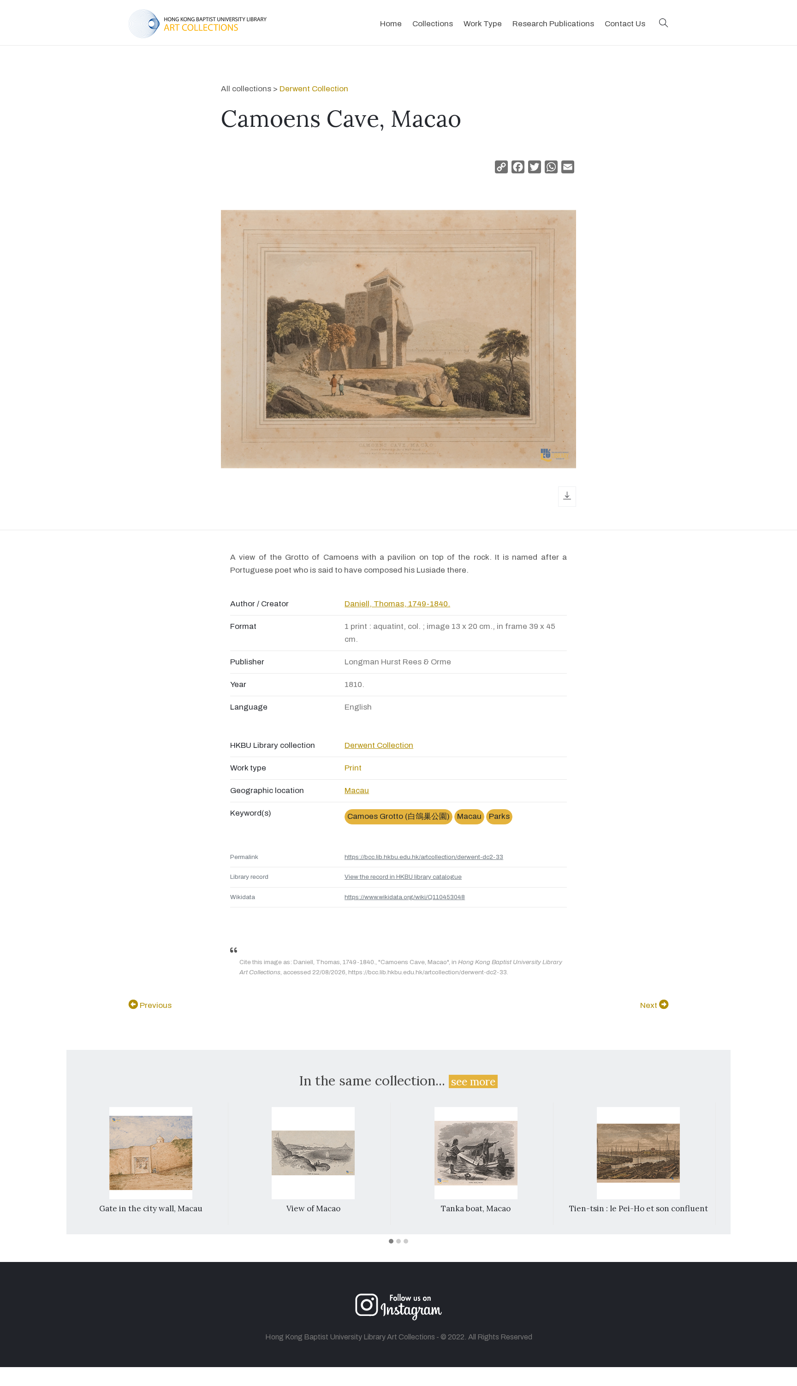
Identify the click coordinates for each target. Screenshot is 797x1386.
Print (353, 768)
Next (649, 1005)
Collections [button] (432, 23)
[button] (663, 23)
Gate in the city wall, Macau (150, 1208)
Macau (357, 790)
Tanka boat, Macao (476, 1208)
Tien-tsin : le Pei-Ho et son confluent (638, 1208)
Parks (499, 816)
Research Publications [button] (553, 23)
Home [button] (391, 23)
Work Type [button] (483, 23)
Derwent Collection (314, 88)
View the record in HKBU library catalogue (403, 876)
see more (473, 1081)
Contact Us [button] (625, 23)
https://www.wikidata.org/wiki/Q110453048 (405, 897)
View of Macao (313, 1208)
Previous (155, 1005)
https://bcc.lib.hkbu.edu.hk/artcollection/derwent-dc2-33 (424, 856)
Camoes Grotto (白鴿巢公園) (398, 816)
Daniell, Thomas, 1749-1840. (397, 603)
